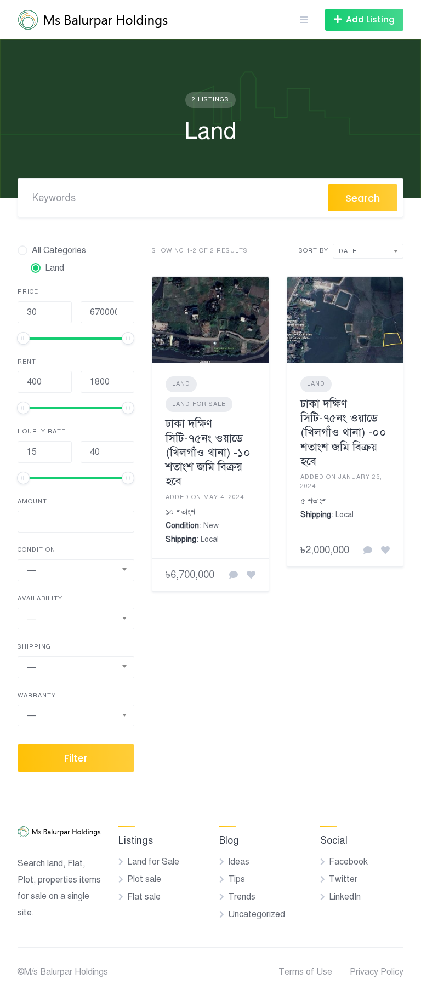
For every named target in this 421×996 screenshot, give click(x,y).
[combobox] (76, 570)
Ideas (238, 861)
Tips (236, 879)
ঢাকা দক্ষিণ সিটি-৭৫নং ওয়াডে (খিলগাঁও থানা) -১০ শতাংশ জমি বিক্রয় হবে (208, 452)
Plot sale (144, 879)
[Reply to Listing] (233, 575)
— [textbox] (31, 570)
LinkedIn (345, 896)
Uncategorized (256, 914)
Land (181, 383)
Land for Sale (199, 404)
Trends (241, 896)
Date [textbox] (348, 251)
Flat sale (144, 896)
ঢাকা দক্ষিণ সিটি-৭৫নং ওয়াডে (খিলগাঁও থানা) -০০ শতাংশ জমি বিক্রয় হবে (343, 432)
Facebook (348, 861)
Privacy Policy (376, 971)
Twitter (343, 879)
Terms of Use (305, 971)
